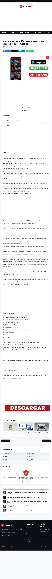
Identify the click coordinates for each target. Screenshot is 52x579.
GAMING (4, 32)
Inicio (4, 38)
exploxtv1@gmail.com (45, 529)
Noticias (30, 456)
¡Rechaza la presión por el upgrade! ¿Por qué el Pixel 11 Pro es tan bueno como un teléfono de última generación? (27, 506)
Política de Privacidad (44, 536)
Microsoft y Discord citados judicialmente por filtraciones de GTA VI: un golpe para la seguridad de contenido (27, 493)
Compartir (7, 50)
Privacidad (43, 546)
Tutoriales (7, 462)
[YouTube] (23, 481)
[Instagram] (29, 481)
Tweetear (15, 50)
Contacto (42, 534)
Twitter (43, 1)
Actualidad (7, 453)
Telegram (22, 50)
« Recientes (6, 441)
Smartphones (10, 38)
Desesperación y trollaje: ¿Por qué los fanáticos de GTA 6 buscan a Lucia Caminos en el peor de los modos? (27, 502)
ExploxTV (6, 546)
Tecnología (30, 459)
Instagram (48, 1)
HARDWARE (38, 32)
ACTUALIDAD (19, 32)
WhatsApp (30, 50)
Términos (49, 546)
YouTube (39, 1)
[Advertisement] (26, 21)
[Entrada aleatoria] (50, 32)
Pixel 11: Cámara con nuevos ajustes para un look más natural (19, 510)
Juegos (6, 456)
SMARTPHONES (29, 32)
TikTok (27, 539)
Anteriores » (46, 441)
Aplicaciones (31, 453)
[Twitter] (26, 481)
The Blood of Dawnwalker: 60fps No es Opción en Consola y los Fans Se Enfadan (23, 497)
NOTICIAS (11, 32)
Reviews (6, 459)
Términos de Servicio (44, 538)
